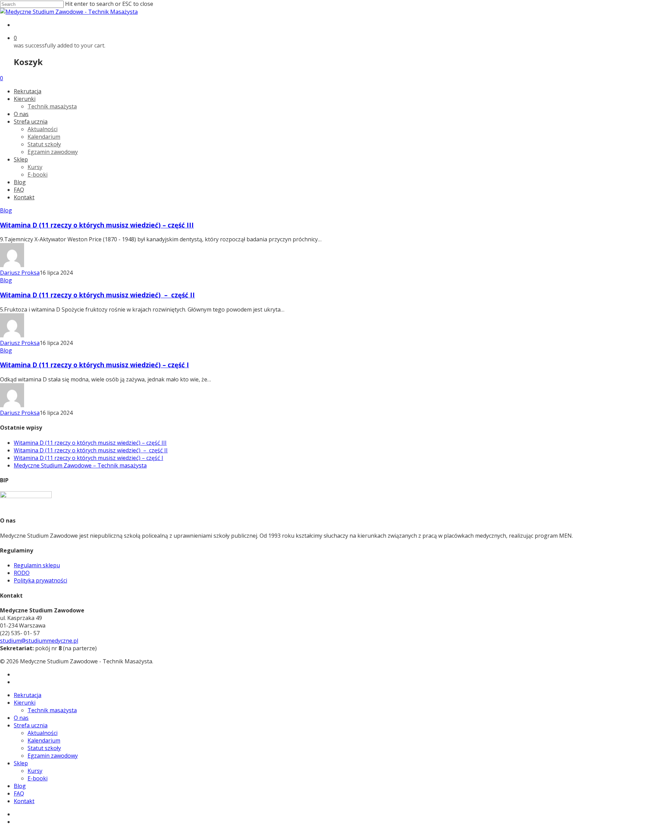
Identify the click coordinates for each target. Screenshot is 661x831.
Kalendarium (44, 136)
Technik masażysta (52, 106)
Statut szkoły (44, 144)
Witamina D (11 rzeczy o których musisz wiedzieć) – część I (94, 364)
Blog (20, 182)
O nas (21, 114)
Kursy (35, 167)
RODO (22, 573)
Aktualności (42, 129)
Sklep (21, 159)
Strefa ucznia (31, 121)
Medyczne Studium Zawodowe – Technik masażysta (80, 465)
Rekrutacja (27, 91)
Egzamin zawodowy (53, 152)
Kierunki (24, 99)
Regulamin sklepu (37, 565)
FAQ (19, 189)
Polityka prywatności (40, 580)
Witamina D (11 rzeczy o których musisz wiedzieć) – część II (97, 295)
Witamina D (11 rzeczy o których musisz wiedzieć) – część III (97, 225)
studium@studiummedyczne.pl (39, 640)
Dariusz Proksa (20, 272)
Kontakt (24, 197)
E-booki (38, 174)
